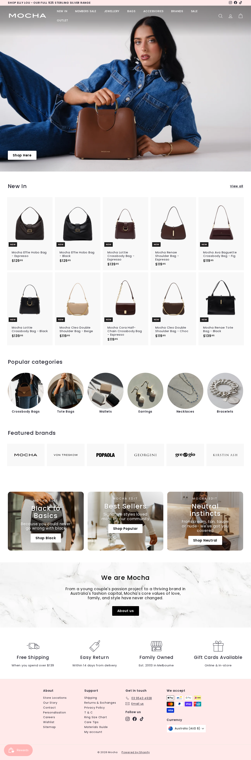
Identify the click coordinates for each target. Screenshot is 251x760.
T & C (88, 712)
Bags (131, 11)
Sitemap (49, 727)
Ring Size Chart (95, 717)
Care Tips (91, 722)
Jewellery (111, 11)
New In (62, 11)
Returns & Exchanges (100, 703)
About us (125, 610)
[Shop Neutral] (205, 521)
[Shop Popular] (126, 521)
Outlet (62, 20)
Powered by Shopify (136, 752)
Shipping (90, 698)
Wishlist (49, 722)
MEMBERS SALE (85, 11)
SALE (194, 11)
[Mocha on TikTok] (142, 719)
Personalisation (54, 712)
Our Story (50, 703)
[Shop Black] (46, 521)
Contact (49, 708)
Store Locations (54, 698)
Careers (49, 717)
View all (236, 186)
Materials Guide (96, 727)
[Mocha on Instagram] (128, 719)
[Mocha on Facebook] (135, 719)
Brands (177, 11)
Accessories (153, 11)
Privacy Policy (94, 708)
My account (93, 732)
